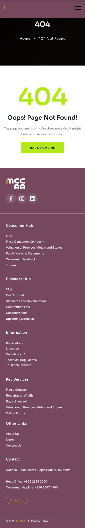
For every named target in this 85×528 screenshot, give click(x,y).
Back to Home (42, 147)
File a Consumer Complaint (25, 241)
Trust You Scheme (18, 365)
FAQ (9, 236)
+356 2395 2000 (35, 481)
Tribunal (11, 265)
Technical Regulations (21, 360)
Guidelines (13, 354)
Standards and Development (26, 301)
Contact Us (13, 445)
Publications (14, 343)
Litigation (12, 348)
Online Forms (15, 413)
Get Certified (15, 295)
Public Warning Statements (25, 253)
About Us (12, 434)
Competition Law (18, 307)
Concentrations (16, 313)
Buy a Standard (16, 401)
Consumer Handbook (21, 259)
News (10, 439)
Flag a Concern (16, 389)
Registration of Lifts (20, 395)
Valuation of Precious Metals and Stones (34, 247)
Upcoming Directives (20, 319)
